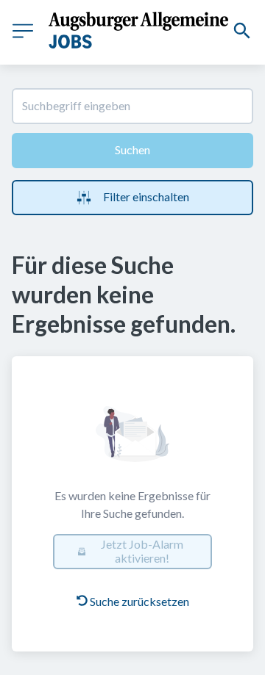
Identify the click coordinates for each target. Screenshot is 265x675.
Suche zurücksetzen (139, 601)
